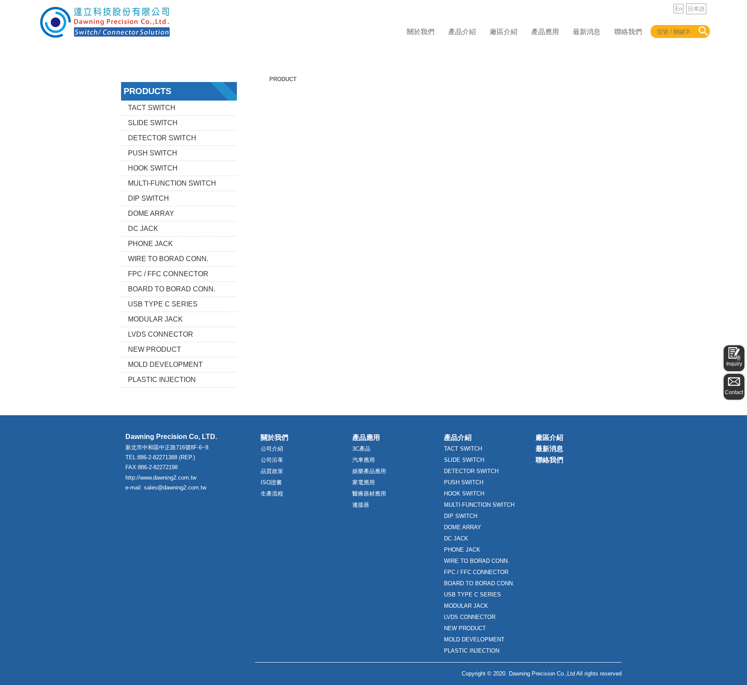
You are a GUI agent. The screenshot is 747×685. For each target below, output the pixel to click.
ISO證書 (271, 482)
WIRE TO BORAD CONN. (168, 258)
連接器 (360, 505)
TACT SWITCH (152, 107)
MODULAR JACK (155, 319)
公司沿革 (272, 460)
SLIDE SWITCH (153, 122)
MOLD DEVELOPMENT (165, 364)
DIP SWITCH (148, 198)
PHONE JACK (150, 243)
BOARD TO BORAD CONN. (171, 289)
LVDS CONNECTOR (160, 334)
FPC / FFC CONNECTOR (168, 274)
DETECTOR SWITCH (162, 138)
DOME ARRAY (151, 213)
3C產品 (361, 448)
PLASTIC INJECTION (162, 379)
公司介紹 (272, 448)
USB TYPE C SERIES (163, 304)
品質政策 (272, 471)
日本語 (696, 9)
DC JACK (143, 228)
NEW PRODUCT (154, 349)
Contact (734, 392)
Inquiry (734, 361)
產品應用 (545, 31)
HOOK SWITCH (153, 168)
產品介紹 (462, 31)
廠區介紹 (503, 31)
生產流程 (272, 493)
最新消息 (586, 31)
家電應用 (363, 482)
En (678, 9)
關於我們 (420, 31)
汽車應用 (363, 460)
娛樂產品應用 (369, 471)
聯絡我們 (628, 31)
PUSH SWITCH (152, 153)
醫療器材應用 (369, 493)
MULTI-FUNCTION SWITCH (172, 183)
